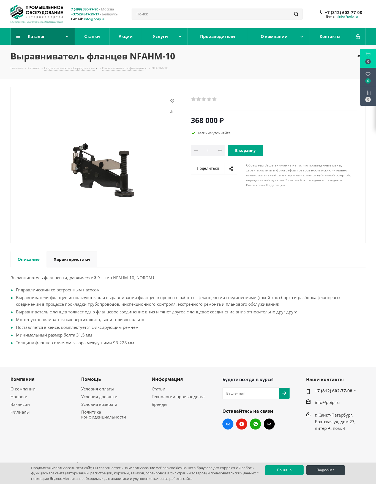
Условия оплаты (97, 389)
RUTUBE (269, 424)
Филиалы (20, 412)
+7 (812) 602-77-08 (343, 12)
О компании (23, 389)
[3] (204, 99)
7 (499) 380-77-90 (84, 9)
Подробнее (326, 469)
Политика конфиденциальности (103, 414)
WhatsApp (255, 424)
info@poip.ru (94, 19)
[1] (193, 99)
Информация (167, 379)
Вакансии (20, 404)
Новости (19, 396)
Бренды (159, 404)
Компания (22, 379)
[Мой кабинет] (358, 36)
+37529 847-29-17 (85, 14)
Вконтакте (227, 424)
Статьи (158, 389)
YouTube (241, 424)
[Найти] (296, 14)
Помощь (91, 379)
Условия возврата (99, 404)
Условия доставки (99, 396)
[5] (214, 99)
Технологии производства (178, 396)
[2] (198, 99)
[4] (209, 99)
